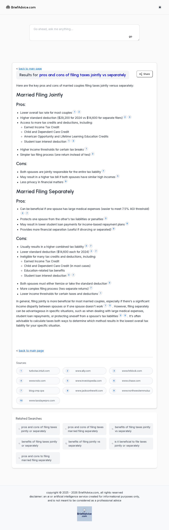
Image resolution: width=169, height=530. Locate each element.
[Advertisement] (84, 53)
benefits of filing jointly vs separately (84, 443)
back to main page (30, 68)
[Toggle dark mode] (160, 7)
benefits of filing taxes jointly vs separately (132, 429)
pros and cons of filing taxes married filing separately (85, 429)
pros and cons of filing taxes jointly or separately (39, 429)
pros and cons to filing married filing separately (36, 458)
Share (146, 74)
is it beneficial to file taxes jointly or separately (131, 443)
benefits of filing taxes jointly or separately (39, 443)
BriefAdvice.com (23, 7)
